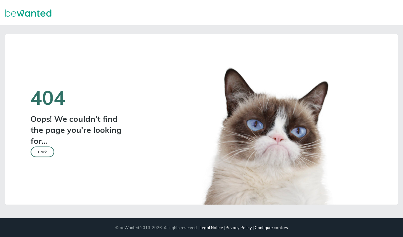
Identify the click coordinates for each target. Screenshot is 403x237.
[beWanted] (28, 12)
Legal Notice (211, 227)
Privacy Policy (239, 227)
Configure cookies (271, 227)
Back (42, 152)
